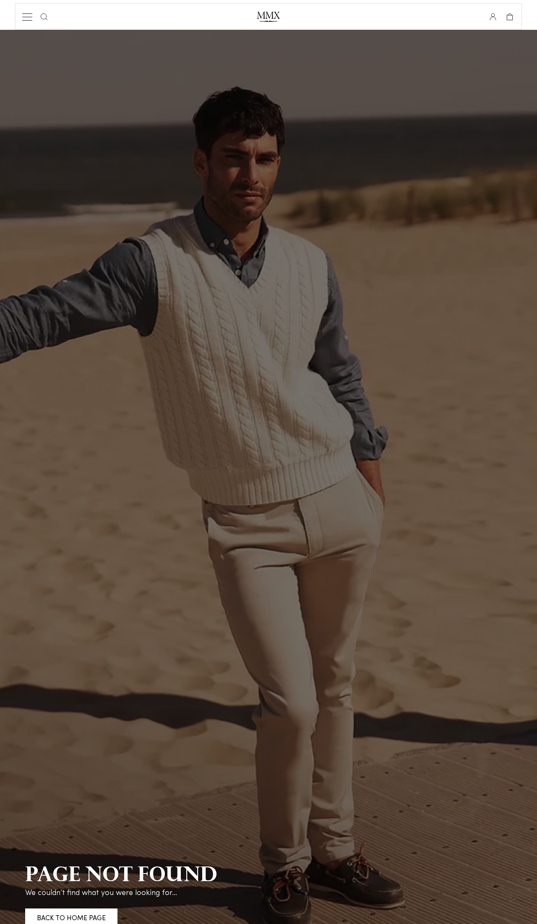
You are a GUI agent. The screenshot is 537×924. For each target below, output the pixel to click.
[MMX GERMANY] (268, 17)
